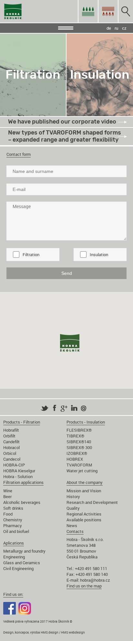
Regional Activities (83, 514)
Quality (73, 508)
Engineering (14, 557)
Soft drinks (13, 508)
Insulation (99, 254)
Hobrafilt (11, 430)
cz (124, 28)
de (109, 28)
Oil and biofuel (16, 531)
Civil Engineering (18, 568)
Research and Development (92, 502)
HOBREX (74, 459)
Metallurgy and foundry (24, 551)
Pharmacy (12, 525)
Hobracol (11, 447)
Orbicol (9, 453)
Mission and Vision (83, 491)
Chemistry (12, 520)
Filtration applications (23, 482)
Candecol (11, 459)
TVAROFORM (79, 465)
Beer (7, 496)
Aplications (13, 543)
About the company (84, 482)
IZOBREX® (76, 453)
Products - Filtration (21, 422)
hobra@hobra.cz (95, 580)
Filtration (31, 254)
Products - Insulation (85, 422)
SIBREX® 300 (79, 447)
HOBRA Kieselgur (19, 471)
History (73, 496)
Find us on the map (84, 586)
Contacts (75, 531)
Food (8, 514)
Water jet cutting (81, 471)
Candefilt (11, 442)
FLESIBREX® (79, 430)
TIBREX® (75, 436)
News (71, 525)
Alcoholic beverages (21, 502)
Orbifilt (9, 436)
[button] (69, 343)
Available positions (83, 520)
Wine (7, 491)
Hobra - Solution (18, 476)
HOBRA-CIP (14, 465)
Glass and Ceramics (21, 563)
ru (116, 28)
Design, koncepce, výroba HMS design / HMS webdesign (44, 632)
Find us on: (13, 594)
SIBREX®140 (78, 442)
